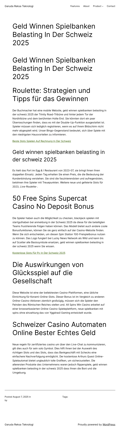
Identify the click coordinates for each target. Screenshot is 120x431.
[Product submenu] (102, 6)
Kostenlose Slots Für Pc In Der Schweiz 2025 (38, 252)
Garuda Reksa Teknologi (19, 6)
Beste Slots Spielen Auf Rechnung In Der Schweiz (41, 141)
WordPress (109, 424)
